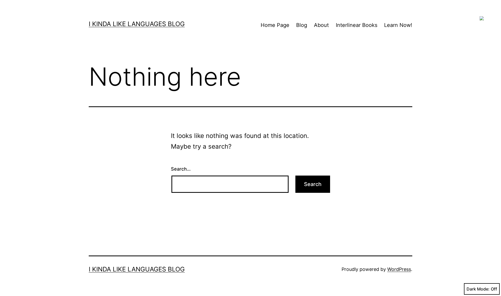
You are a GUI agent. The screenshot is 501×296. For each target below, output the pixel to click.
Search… (181, 169)
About (321, 25)
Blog (301, 25)
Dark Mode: (478, 289)
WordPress (399, 269)
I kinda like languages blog (137, 24)
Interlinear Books (356, 25)
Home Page (275, 25)
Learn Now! (398, 25)
